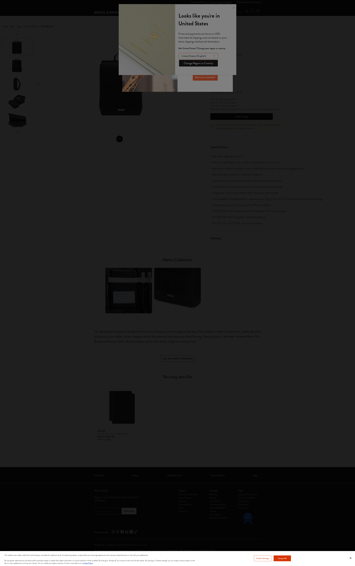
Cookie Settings (262, 558)
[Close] (351, 558)
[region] (177, 558)
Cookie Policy (88, 563)
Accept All (282, 558)
